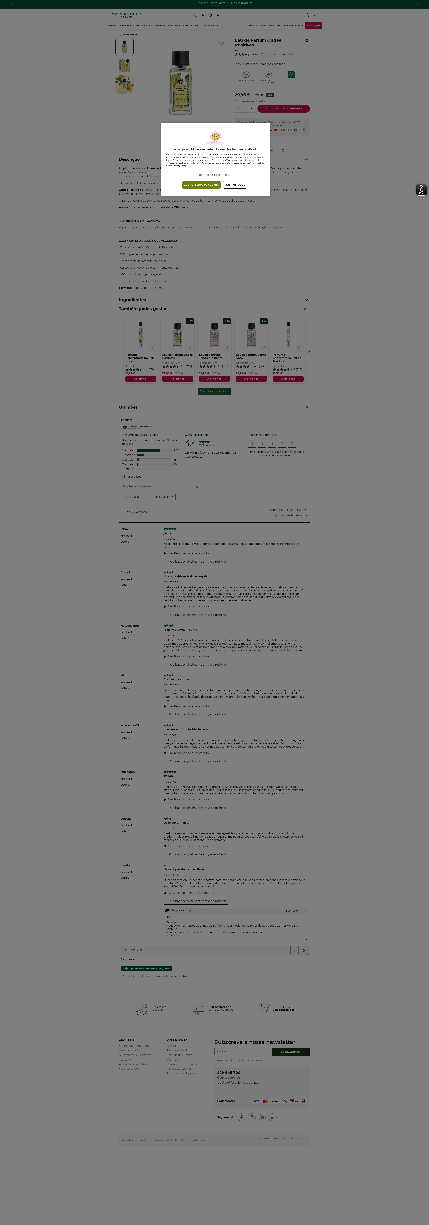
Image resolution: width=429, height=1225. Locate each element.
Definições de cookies (214, 175)
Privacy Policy (180, 166)
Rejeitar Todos (235, 185)
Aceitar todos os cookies (201, 185)
